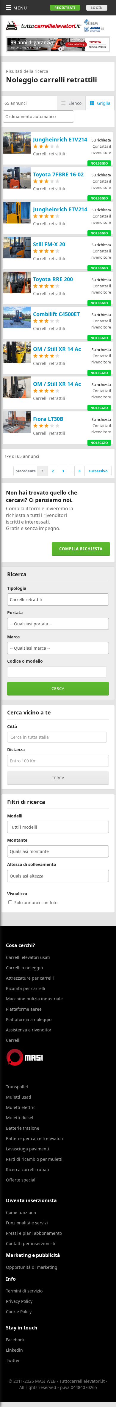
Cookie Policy (19, 1311)
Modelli (14, 816)
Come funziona (21, 1212)
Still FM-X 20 (49, 244)
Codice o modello (25, 661)
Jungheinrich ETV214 (60, 139)
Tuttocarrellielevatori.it (55, 25)
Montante (17, 840)
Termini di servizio (24, 1291)
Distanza (16, 749)
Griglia (103, 103)
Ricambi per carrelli (25, 988)
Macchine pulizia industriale (34, 999)
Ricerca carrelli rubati (27, 1169)
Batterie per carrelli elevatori (34, 1138)
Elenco (74, 103)
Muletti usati (18, 1097)
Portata (15, 612)
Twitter (13, 1360)
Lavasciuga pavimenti (27, 1149)
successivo (98, 471)
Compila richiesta (81, 548)
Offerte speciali (21, 1180)
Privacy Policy (19, 1301)
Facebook (15, 1339)
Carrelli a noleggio (24, 967)
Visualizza (17, 893)
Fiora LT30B (48, 418)
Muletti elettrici (21, 1107)
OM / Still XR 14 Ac (57, 348)
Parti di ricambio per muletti (34, 1159)
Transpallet (17, 1086)
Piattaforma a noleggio (28, 1019)
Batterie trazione (22, 1128)
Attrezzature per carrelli (30, 978)
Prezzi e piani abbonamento (34, 1233)
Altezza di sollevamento (31, 864)
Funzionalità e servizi (27, 1223)
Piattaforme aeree (24, 1009)
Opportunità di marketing (31, 1267)
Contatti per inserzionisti (30, 1243)
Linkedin (14, 1350)
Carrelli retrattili (49, 154)
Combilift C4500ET (56, 314)
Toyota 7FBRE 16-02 (58, 174)
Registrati (65, 7)
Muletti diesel (19, 1118)
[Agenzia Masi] (32, 1064)
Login (97, 7)
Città (12, 726)
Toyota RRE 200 (53, 279)
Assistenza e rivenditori (29, 1030)
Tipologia (16, 588)
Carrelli (13, 1040)
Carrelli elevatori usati (28, 957)
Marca (13, 637)
